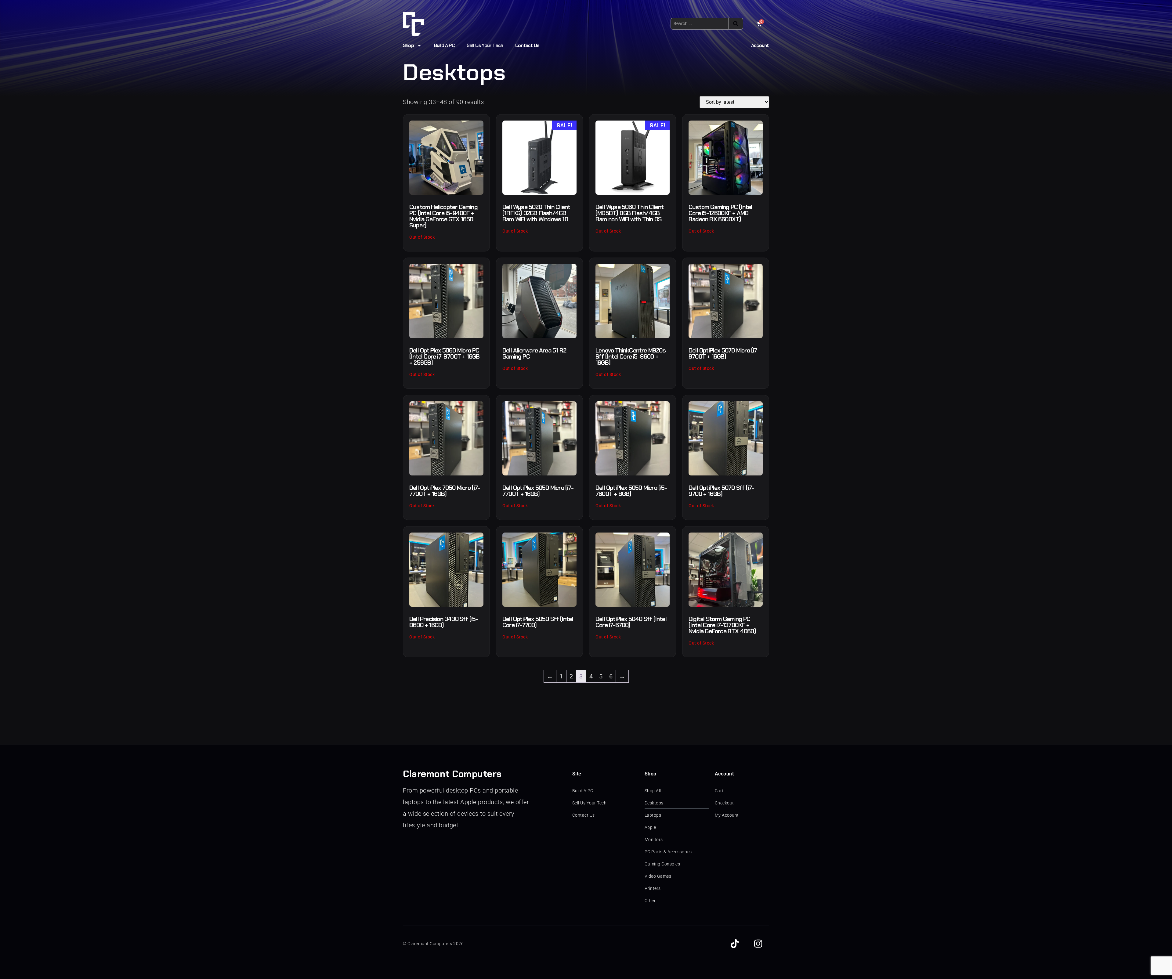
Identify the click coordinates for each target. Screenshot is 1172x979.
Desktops (654, 802)
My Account (727, 815)
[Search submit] (735, 23)
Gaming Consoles (662, 864)
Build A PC (444, 45)
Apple (650, 827)
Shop (408, 45)
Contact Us (527, 45)
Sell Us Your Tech (485, 45)
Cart (719, 790)
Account (760, 45)
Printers (653, 888)
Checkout (724, 802)
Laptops (653, 815)
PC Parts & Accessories (668, 851)
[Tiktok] (735, 944)
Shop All (653, 790)
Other (650, 900)
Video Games (658, 876)
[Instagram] (758, 944)
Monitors (654, 839)
